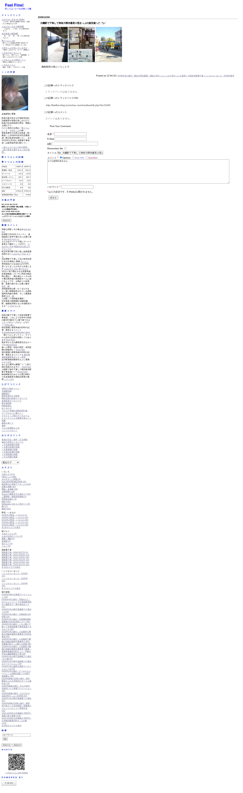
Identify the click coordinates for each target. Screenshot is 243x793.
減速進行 (6, 394)
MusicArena (11, 345)
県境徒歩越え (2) (9, 499)
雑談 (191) (6, 502)
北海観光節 (7, 391)
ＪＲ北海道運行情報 (11, 445)
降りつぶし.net (8, 41)
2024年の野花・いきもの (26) (15, 520)
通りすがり (23, 269)
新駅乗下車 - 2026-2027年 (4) (15, 552)
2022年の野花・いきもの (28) (15, 525)
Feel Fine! (14, 5)
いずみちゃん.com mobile (16, 773)
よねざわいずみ (19, 254)
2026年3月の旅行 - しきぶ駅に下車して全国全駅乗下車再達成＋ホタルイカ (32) (16, 626)
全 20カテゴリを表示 (11, 527)
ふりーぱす (7, 362)
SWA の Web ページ (11, 389)
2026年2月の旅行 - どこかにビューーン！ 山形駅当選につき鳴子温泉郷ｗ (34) (16, 673)
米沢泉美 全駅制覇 (10, 34)
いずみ (11, 306)
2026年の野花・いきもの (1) (14, 515)
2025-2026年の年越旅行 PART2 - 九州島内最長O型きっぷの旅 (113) (16, 720)
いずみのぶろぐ (9, 65)
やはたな (15, 239)
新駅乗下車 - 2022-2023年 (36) (15, 557)
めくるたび (7, 408)
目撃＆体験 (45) (9, 487)
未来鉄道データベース (11, 401)
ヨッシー (24, 261)
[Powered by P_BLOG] (9, 785)
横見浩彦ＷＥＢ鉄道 (11, 396)
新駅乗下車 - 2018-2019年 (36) (15, 562)
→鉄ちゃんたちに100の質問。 (15, 147)
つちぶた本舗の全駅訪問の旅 (14, 411)
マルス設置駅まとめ (11, 428)
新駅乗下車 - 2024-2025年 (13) (15, 555)
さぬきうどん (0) (9, 534)
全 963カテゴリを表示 (11, 726)
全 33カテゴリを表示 (11, 567)
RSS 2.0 (6, 220)
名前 (50, 134)
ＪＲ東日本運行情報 (11, 447)
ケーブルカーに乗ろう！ (12, 413)
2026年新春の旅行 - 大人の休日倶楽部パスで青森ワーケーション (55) (16, 688)
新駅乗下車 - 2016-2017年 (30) (15, 565)
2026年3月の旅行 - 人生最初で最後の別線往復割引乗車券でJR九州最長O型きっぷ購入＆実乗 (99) (16, 641)
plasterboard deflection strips (17, 332)
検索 (4, 730)
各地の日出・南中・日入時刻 (14, 440)
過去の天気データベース (12, 442)
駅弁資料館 (7, 403)
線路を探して (8, 423)
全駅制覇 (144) (8, 492)
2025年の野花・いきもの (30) (15, 518)
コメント (52, 157)
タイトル (52, 152)
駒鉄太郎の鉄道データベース (14, 398)
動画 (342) (6, 509)
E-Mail (50, 139)
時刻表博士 (7, 406)
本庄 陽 (6, 286)
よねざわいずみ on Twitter (13, 19)
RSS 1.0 (6, 745)
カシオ (17, 306)
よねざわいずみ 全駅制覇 (13, 27)
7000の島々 (9, 325)
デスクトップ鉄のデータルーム (15, 416)
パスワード (54, 187)
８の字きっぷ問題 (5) (11, 479)
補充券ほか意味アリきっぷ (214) (16, 484)
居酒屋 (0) (6, 541)
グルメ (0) (6, 546)
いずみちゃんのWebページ (14, 60)
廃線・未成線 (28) (10, 489)
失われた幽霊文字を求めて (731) (16, 494)
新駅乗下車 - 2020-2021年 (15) (15, 560)
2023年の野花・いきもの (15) (15, 522)
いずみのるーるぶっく (11, 53)
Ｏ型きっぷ (15, 130)
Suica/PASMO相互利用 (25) (14, 482)
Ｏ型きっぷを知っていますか (14, 48)
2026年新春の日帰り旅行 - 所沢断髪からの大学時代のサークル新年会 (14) (16, 681)
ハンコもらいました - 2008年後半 (219, 76)
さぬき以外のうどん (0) (12, 536)
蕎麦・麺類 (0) (8, 539)
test (25, 229)
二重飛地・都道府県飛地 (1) (14, 497)
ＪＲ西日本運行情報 (11, 452)
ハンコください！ (10, 431)
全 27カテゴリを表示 (11, 588)
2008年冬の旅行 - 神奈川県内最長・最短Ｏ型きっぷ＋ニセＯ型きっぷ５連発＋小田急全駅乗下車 (160, 76)
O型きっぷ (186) (9, 477)
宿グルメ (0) (7, 544)
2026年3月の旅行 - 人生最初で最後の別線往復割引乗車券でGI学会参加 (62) (16, 634)
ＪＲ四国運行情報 (10, 454)
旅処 (4, 426)
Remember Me (55, 148)
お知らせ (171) (8, 474)
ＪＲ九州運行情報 (10, 457)
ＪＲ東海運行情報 (10, 450)
